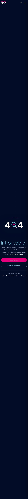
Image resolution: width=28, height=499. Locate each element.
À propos (23, 275)
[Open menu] (25, 3)
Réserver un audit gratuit (14, 265)
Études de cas (10, 275)
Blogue (18, 275)
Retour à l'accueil (13, 260)
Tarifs (3, 275)
